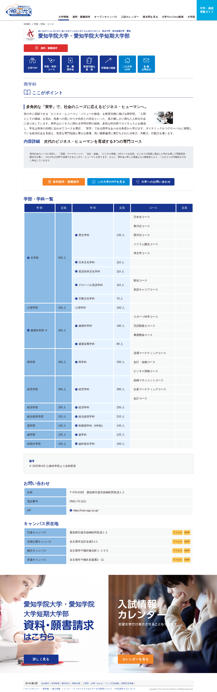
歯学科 (82, 434)
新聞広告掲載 (127, 683)
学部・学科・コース (44, 24)
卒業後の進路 (108, 68)
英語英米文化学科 (89, 271)
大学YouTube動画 (173, 16)
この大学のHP (127, 68)
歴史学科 (83, 235)
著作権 (46, 689)
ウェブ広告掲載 (112, 683)
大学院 (191, 16)
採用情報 (55, 683)
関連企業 (76, 683)
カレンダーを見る (135, 659)
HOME (27, 24)
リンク (67, 689)
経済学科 (83, 407)
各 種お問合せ (146, 68)
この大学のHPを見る (111, 181)
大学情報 (63, 16)
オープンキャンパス (105, 16)
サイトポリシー (32, 689)
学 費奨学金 (70, 68)
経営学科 (83, 389)
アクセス (177, 532)
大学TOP (32, 68)
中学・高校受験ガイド (207, 10)
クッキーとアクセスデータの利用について (92, 689)
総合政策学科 (86, 416)
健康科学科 (85, 325)
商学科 (82, 362)
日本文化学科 (86, 262)
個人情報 (56, 689)
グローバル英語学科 (90, 285)
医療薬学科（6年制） (91, 425)
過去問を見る (150, 16)
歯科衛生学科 (86, 443)
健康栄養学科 (86, 343)
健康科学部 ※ (39, 330)
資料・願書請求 (82, 16)
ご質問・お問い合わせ (92, 683)
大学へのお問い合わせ (156, 181)
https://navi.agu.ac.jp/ (85, 510)
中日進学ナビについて (125, 689)
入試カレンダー (130, 16)
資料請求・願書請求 (66, 181)
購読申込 (66, 683)
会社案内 (45, 683)
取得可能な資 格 (89, 68)
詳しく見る (41, 659)
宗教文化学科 (86, 298)
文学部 (35, 257)
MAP (187, 532)
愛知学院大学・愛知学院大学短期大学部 (84, 34)
